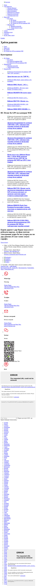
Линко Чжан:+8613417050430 (8, 285)
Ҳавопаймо (30, 268)
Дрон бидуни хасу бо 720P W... (18, 76)
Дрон (2, 269)
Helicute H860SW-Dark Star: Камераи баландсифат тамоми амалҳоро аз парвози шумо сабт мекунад (19, 208)
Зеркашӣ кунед (8, 32)
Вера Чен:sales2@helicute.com (12, 325)
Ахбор (6, 31)
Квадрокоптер (23, 268)
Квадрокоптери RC (6, 268)
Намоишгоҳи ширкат (13, 12)
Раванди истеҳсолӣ (12, 14)
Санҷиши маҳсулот (12, 15)
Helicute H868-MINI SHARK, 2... (19, 109)
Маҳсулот (7, 17)
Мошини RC (11, 24)
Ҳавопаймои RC (9, 269)
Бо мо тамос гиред (9, 35)
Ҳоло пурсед (4, 242)
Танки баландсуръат (16, 27)
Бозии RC (15, 268)
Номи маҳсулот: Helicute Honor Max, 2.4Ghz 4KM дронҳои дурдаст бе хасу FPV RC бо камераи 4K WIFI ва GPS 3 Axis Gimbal (19, 158)
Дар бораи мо (8, 6)
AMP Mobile (13, 266)
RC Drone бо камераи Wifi (18, 21)
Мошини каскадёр (16, 26)
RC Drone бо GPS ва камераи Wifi (20, 23)
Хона (5, 5)
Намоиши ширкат (12, 9)
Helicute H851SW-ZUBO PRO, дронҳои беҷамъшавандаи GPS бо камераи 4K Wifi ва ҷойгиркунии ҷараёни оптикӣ (18, 223)
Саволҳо (6, 34)
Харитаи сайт (4, 266)
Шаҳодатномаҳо (12, 11)
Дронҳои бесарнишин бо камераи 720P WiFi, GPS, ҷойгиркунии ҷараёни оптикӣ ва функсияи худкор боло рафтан (19, 125)
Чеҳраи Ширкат (11, 8)
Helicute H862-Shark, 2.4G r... (17, 84)
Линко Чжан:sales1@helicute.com (9, 323)
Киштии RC (10, 29)
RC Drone (10, 18)
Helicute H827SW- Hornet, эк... (18, 101)
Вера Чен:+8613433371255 (11, 287)
